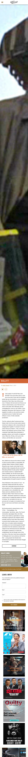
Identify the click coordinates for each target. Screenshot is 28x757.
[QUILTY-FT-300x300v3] (14, 701)
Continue (14, 546)
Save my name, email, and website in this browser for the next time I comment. (14, 600)
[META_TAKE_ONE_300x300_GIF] (14, 723)
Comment (4, 582)
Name (3, 590)
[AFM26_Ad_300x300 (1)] (14, 633)
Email (3, 594)
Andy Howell (6, 385)
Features (5, 748)
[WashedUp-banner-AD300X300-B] (14, 655)
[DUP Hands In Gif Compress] (14, 610)
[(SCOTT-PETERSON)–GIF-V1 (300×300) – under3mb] (14, 678)
